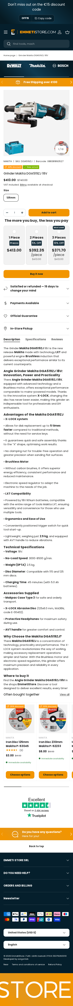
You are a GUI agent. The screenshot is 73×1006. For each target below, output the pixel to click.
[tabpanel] (36, 518)
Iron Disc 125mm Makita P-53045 (17, 744)
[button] (67, 32)
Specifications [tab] (35, 339)
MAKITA (8, 161)
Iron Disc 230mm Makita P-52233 (50, 744)
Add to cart (48, 212)
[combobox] (36, 44)
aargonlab (23, 959)
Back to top (36, 846)
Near (6, 964)
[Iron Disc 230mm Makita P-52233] (53, 719)
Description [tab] (12, 339)
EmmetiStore (18, 956)
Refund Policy (55, 964)
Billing (23, 184)
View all (64, 694)
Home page (9, 55)
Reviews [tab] (57, 339)
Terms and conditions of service (28, 964)
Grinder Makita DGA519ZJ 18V (33, 55)
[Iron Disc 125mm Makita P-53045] (20, 719)
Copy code (45, 18)
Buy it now (36, 274)
